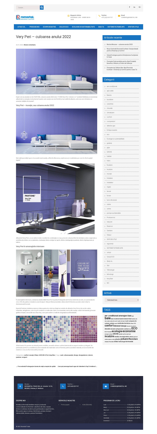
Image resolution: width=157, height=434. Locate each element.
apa (133, 316)
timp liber (52, 355)
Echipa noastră (49, 27)
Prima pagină (65, 404)
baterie (122, 319)
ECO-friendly (108, 331)
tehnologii (110, 274)
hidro (108, 161)
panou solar (111, 339)
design (76, 355)
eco (108, 134)
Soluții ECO (63, 27)
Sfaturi (36, 355)
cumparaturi (111, 121)
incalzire (109, 336)
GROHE (109, 152)
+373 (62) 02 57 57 (107, 17)
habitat (109, 156)
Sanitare (109, 230)
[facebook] (128, 7)
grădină (109, 143)
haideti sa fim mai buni (125, 334)
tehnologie (122, 341)
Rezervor (110, 226)
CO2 (135, 323)
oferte (109, 204)
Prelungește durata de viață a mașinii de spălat (36, 366)
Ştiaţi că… (22, 27)
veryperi (24, 357)
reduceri (109, 222)
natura (131, 336)
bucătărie (110, 99)
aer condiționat (112, 86)
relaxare (107, 341)
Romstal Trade (25, 426)
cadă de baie (121, 321)
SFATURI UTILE (133, 27)
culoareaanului (68, 355)
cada (108, 321)
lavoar (109, 191)
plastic (117, 339)
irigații (109, 187)
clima (131, 323)
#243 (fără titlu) (87, 404)
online (109, 209)
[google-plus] (139, 7)
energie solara (108, 334)
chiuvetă (109, 108)
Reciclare (133, 339)
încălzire (109, 169)
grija (108, 147)
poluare (124, 339)
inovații (31, 355)
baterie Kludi (127, 319)
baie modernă (115, 319)
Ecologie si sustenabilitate (83, 27)
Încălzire (109, 165)
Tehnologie (110, 270)
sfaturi (116, 341)
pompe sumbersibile (114, 213)
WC (108, 283)
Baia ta (101, 27)
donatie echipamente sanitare (120, 329)
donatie (107, 329)
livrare (109, 195)
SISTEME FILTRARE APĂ (116, 27)
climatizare (110, 112)
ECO (134, 328)
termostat (129, 341)
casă (61, 355)
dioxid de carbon (131, 326)
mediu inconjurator (121, 337)
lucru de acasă (112, 200)
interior (90, 355)
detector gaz (111, 126)
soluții (109, 252)
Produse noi (34, 27)
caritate (112, 323)
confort (26, 355)
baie (108, 318)
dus (130, 329)
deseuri (117, 326)
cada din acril (113, 321)
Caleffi (126, 321)
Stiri (108, 265)
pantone (18, 357)
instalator (110, 182)
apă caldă (110, 91)
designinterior (83, 355)
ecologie (117, 331)
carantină (110, 104)
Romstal (111, 341)
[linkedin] (133, 7)
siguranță (110, 244)
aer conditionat (111, 316)
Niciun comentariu (29, 45)
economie (129, 331)
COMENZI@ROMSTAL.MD (129, 17)
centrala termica (123, 323)
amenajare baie (125, 316)
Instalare (110, 178)
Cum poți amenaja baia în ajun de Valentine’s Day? (77, 366)
